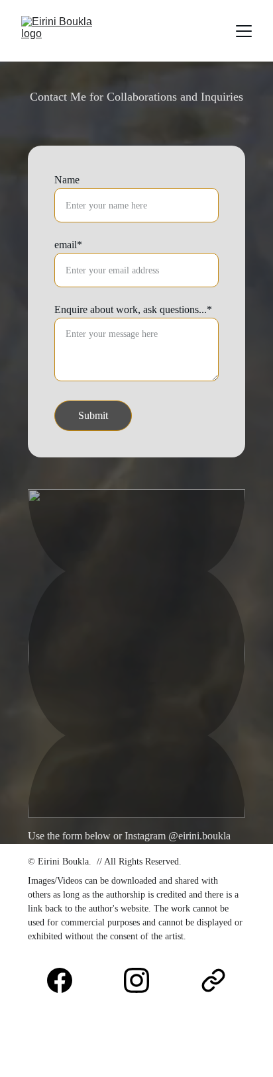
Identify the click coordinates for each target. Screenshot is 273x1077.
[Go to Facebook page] (66, 980)
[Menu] (244, 31)
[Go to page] (213, 980)
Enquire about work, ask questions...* (133, 309)
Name (67, 179)
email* (68, 244)
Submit (93, 415)
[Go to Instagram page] (143, 980)
